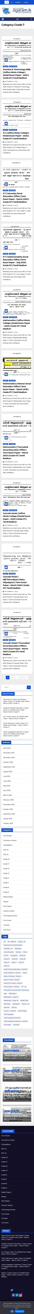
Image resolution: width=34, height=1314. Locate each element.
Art (5, 941)
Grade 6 (6, 878)
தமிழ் (6, 2)
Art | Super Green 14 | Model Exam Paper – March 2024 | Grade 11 (16, 1095)
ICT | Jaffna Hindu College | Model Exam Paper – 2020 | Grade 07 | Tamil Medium (16, 136)
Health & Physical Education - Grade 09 (15, 969)
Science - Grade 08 (10, 1011)
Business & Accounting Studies (13, 945)
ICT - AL (23, 986)
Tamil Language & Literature (12, 1018)
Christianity (18, 948)
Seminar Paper (22, 1011)
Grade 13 (6, 873)
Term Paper (7, 1024)
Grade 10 (6, 859)
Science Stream (8, 911)
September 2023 (9, 767)
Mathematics (12, 993)
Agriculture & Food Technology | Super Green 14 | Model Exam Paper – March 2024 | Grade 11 (17, 701)
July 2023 (6, 776)
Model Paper (24, 1000)
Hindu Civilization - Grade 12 (12, 973)
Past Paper (7, 1004)
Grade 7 (5, 66)
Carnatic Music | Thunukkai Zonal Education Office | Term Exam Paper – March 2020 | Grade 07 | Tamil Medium (16, 649)
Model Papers (13, 66)
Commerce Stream (10, 840)
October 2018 (8, 823)
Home (26, 2)
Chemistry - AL (8, 948)
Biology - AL (21, 941)
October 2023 (8, 762)
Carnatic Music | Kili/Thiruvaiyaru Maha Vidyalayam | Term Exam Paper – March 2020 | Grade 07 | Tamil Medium (16, 582)
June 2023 (7, 781)
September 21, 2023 (11, 81)
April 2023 (7, 790)
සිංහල (12, 2)
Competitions (7, 845)
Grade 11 (6, 864)
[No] (32, 1307)
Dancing (18, 952)
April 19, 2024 (11, 1058)
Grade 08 (14, 959)
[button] (31, 19)
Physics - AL (25, 1004)
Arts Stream (7, 836)
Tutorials (12, 444)
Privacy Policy (20, 1311)
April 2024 (7, 748)
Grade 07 (7, 959)
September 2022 (9, 814)
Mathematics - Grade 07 (11, 997)
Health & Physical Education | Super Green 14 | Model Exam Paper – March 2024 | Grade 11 (16, 710)
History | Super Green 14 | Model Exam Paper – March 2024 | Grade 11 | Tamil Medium (15, 1275)
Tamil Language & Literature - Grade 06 (15, 1021)
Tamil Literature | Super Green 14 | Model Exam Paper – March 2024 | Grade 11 (15, 725)
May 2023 (6, 786)
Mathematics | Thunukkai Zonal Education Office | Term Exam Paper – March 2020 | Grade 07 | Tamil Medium (15, 453)
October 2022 (8, 809)
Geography (14, 955)
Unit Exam (7, 930)
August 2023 (7, 771)
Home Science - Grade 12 (11, 986)
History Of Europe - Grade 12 (12, 976)
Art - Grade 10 (12, 941)
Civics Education (9, 952)
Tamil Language (8, 1014)
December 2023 (9, 753)
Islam (5, 993)
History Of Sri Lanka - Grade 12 (13, 983)
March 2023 (7, 795)
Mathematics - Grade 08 (11, 1000)
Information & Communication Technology (16, 990)
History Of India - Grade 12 (12, 979)
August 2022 (7, 819)
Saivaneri (6, 1007)
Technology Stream (10, 916)
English (17, 2)
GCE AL (6, 850)
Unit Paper (16, 1024)
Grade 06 (22, 955)
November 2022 (9, 804)
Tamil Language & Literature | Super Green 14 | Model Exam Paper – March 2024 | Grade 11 (16, 734)
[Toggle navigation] (17, 19)
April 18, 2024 (11, 1098)
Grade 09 (22, 959)
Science (14, 1007)
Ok (12, 1311)
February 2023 (8, 800)
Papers (5, 901)
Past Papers (7, 906)
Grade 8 (6, 887)
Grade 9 (6, 892)
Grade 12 (6, 868)
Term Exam (12, 190)
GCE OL (6, 854)
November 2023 (9, 757)
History (25, 973)
